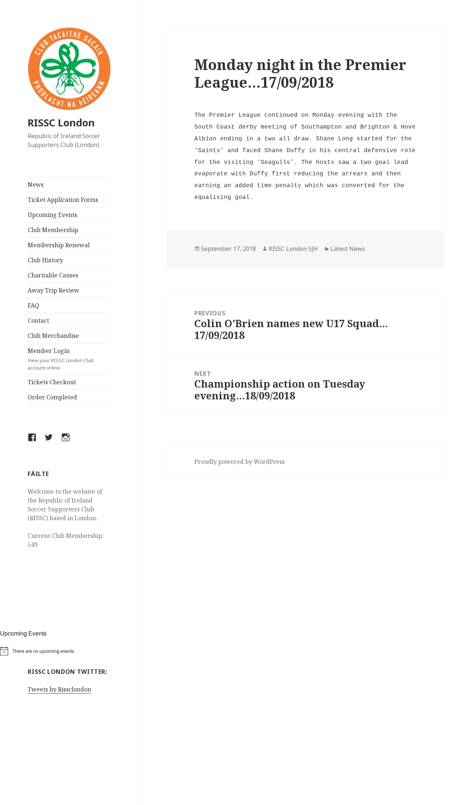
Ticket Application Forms (63, 200)
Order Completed (52, 397)
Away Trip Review (53, 290)
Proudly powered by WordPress (239, 462)
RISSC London (61, 122)
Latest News (347, 249)
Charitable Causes (53, 275)
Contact (38, 320)
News (36, 185)
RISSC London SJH (293, 249)
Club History (45, 260)
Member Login (61, 359)
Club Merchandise (53, 336)
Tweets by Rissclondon (59, 689)
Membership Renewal (59, 245)
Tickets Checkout (52, 382)
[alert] (69, 651)
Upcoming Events (52, 215)
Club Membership (53, 230)
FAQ (33, 305)
